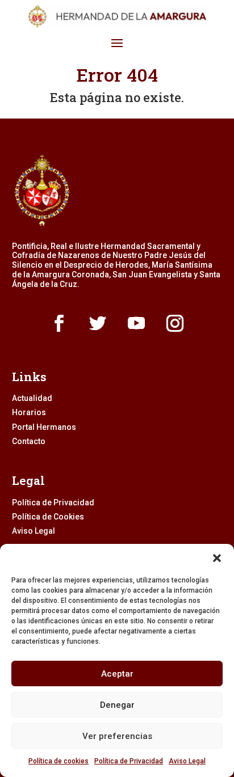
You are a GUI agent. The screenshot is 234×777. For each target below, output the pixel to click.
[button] (217, 558)
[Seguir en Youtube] (136, 323)
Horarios (29, 412)
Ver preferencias (117, 736)
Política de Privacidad (128, 761)
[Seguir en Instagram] (175, 323)
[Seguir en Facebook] (59, 323)
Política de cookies (58, 761)
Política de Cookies (48, 516)
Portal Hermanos (44, 427)
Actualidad (32, 398)
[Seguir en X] (98, 323)
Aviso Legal (187, 761)
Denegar (117, 705)
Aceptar (117, 674)
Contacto (28, 441)
